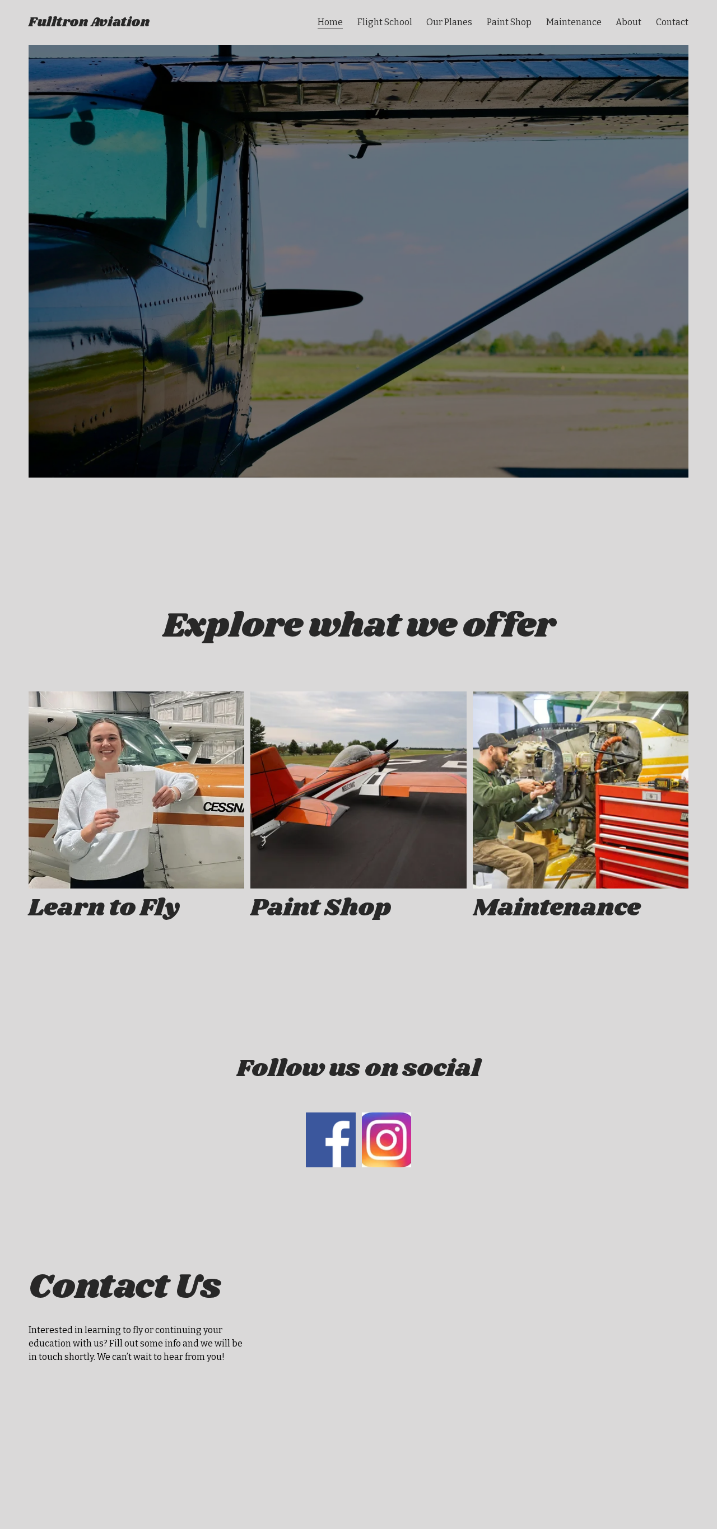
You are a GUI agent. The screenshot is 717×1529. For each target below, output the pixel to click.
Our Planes (449, 22)
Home (330, 22)
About (628, 22)
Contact (672, 22)
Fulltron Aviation (89, 22)
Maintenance (574, 22)
